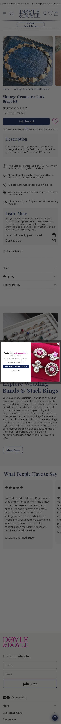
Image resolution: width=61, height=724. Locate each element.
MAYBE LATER (16, 370)
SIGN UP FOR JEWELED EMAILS (16, 366)
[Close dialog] (58, 344)
